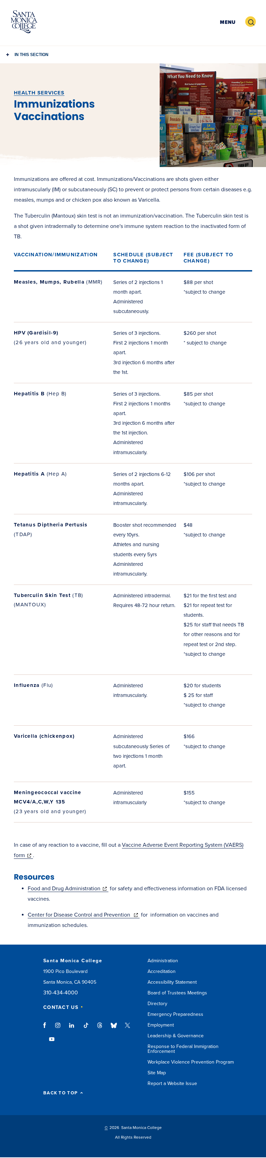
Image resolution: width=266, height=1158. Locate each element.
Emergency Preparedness (175, 1014)
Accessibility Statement (172, 982)
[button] (226, 22)
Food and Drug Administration (68, 888)
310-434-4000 (60, 993)
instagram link (58, 1029)
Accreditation (162, 971)
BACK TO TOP (60, 1093)
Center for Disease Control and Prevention (84, 914)
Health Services (39, 93)
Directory (157, 1004)
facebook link (46, 1029)
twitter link (127, 1029)
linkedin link (72, 1029)
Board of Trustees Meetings (177, 993)
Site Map (157, 1073)
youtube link (51, 1042)
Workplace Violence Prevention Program (191, 1062)
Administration (163, 961)
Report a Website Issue (172, 1083)
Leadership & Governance (176, 1036)
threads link (100, 1029)
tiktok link (86, 1029)
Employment (161, 1025)
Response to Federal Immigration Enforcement (183, 1049)
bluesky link (113, 1029)
